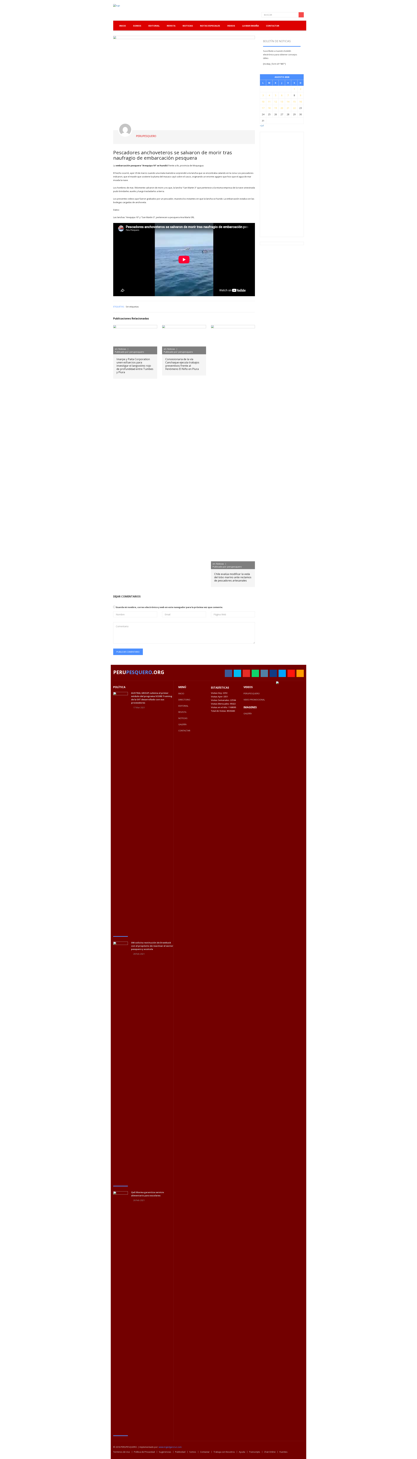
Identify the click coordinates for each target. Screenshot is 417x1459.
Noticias (188, 25)
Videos (231, 25)
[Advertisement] (287, 184)
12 (275, 101)
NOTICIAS (182, 718)
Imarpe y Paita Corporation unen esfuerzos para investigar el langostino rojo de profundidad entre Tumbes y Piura (134, 365)
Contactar (272, 25)
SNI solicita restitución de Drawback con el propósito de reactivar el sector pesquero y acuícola (152, 946)
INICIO (181, 693)
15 (294, 101)
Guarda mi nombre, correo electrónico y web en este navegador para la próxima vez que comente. (169, 607)
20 (281, 108)
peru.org (138, 672)
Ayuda (242, 1451)
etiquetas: (118, 306)
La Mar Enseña (250, 25)
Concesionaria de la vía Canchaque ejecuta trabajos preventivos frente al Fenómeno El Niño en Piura (182, 364)
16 (300, 101)
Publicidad (180, 1451)
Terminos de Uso (121, 1451)
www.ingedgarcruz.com (170, 1446)
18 (269, 108)
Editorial (154, 25)
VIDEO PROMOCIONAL (254, 699)
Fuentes (284, 1451)
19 (275, 108)
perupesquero (146, 136)
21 (288, 108)
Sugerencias (165, 1451)
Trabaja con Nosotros (224, 1451)
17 (263, 108)
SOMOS (137, 25)
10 (263, 101)
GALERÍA (182, 724)
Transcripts (254, 1451)
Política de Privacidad (144, 1451)
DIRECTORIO (184, 699)
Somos (192, 1451)
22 (294, 108)
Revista (171, 25)
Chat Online (270, 1451)
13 (281, 101)
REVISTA (182, 712)
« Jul (262, 125)
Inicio (122, 25)
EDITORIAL (183, 705)
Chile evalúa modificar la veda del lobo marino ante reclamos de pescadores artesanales (232, 577)
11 (269, 101)
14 (288, 101)
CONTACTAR (184, 730)
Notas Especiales (210, 25)
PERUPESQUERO (252, 693)
